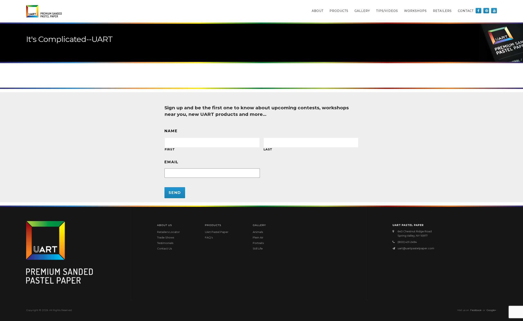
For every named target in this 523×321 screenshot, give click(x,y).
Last (268, 149)
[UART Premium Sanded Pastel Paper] (44, 11)
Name (171, 131)
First (170, 149)
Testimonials (165, 243)
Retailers (442, 11)
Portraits (258, 243)
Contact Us (164, 248)
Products (339, 11)
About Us (164, 225)
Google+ (491, 310)
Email (171, 162)
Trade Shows (165, 237)
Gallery (362, 11)
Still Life (258, 248)
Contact (466, 11)
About (317, 11)
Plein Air (258, 237)
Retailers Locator (168, 232)
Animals (258, 232)
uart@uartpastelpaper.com (416, 248)
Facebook (476, 310)
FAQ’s (209, 237)
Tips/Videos (387, 11)
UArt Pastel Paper (216, 232)
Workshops (415, 11)
